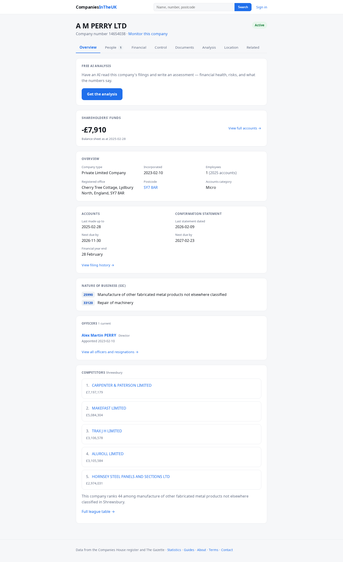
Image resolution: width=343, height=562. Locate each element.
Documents (184, 47)
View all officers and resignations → (110, 352)
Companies (96, 7)
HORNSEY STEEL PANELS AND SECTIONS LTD (131, 476)
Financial (139, 47)
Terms (213, 550)
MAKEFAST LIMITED (109, 408)
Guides (189, 550)
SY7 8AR (151, 187)
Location (231, 47)
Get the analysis (102, 94)
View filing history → (98, 265)
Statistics (174, 550)
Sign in (261, 7)
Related (253, 47)
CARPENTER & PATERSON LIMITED (122, 385)
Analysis (209, 47)
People (113, 47)
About (201, 550)
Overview (88, 47)
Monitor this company (148, 33)
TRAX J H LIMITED (107, 430)
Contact (227, 550)
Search (243, 7)
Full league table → (98, 511)
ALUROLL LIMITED (108, 453)
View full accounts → (244, 128)
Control (161, 47)
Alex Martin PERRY (99, 335)
